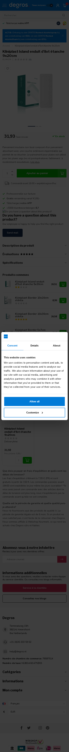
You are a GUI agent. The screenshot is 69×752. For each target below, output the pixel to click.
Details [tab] (34, 345)
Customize (32, 412)
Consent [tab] (12, 345)
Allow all (34, 401)
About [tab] (56, 345)
